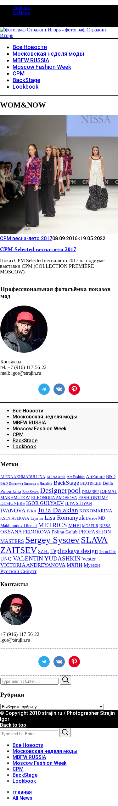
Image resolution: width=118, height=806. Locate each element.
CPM (18, 435)
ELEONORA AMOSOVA (54, 497)
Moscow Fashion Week (39, 429)
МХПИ (74, 565)
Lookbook (24, 447)
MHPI (74, 525)
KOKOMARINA (95, 510)
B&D (110, 476)
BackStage (25, 441)
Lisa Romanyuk (64, 517)
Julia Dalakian (58, 510)
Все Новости (28, 411)
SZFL (43, 551)
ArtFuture (95, 476)
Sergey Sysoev (52, 540)
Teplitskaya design (74, 551)
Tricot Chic (107, 551)
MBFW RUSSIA (29, 423)
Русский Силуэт (18, 571)
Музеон (92, 565)
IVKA (32, 511)
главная (21, 7)
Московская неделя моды (45, 417)
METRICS (52, 525)
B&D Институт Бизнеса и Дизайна (26, 483)
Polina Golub (65, 531)
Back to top (13, 725)
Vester (89, 558)
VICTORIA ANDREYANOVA (32, 565)
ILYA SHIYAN (78, 503)
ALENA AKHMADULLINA (22, 477)
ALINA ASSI (56, 477)
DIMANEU (90, 492)
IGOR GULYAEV (45, 503)
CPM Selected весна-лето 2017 (38, 249)
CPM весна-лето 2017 (26, 238)
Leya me (37, 518)
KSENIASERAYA (14, 518)
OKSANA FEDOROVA (25, 531)
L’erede (91, 518)
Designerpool (60, 490)
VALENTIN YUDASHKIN (47, 558)
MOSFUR (90, 526)
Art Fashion (76, 477)
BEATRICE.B (91, 483)
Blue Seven (30, 492)
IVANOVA (12, 510)
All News (21, 12)
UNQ (6, 558)
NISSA (105, 526)
